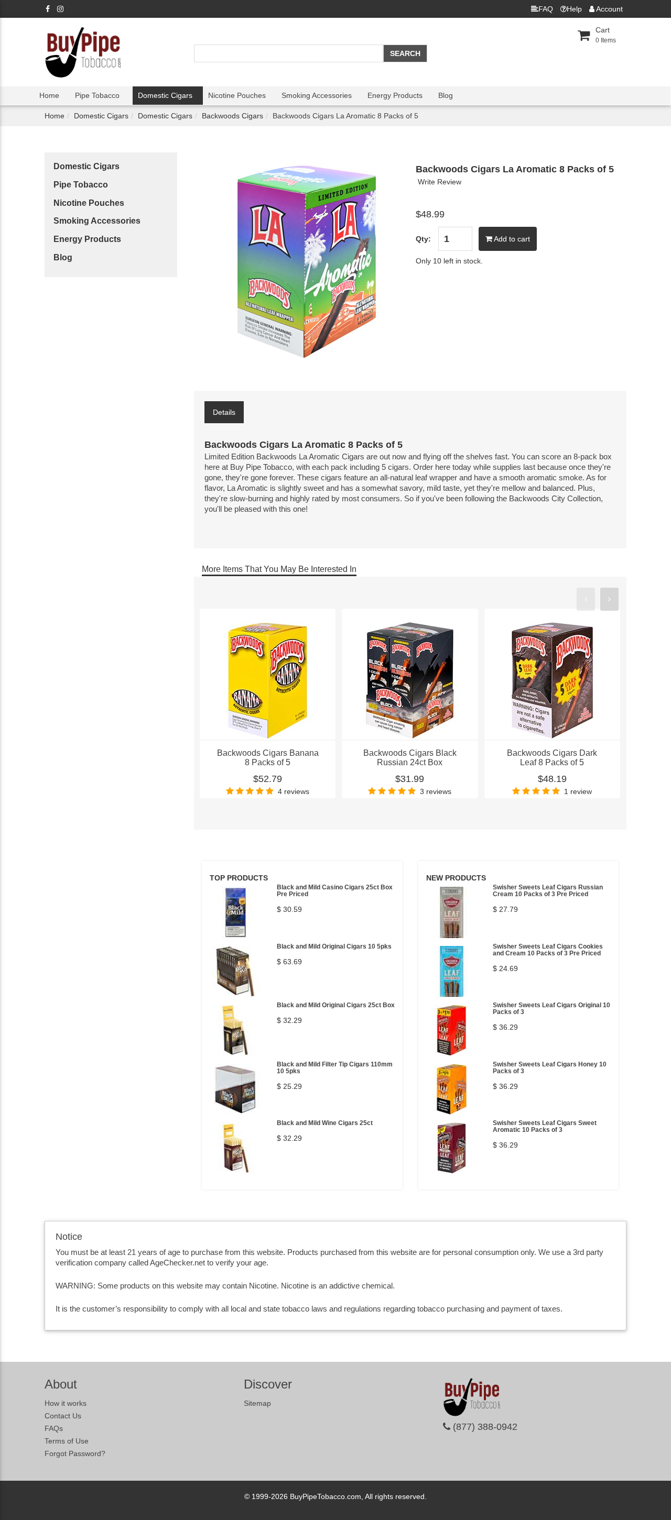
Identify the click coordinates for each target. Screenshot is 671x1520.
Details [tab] (224, 412)
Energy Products (395, 95)
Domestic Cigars (165, 95)
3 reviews (435, 791)
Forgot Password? (75, 1453)
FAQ (545, 9)
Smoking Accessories (317, 95)
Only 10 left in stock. (449, 261)
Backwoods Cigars (232, 116)
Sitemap (257, 1403)
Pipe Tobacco (97, 95)
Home (49, 95)
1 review (578, 791)
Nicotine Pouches (237, 95)
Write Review (439, 182)
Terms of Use (67, 1441)
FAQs (54, 1428)
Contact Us (63, 1416)
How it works (65, 1403)
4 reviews (293, 791)
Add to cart (511, 239)
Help (574, 9)
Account (608, 9)
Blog (445, 95)
